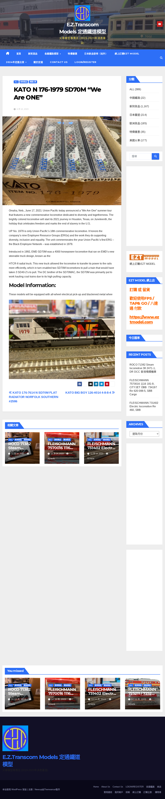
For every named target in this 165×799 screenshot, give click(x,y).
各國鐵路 (150, 787)
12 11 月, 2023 (139, 699)
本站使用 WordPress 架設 (14, 789)
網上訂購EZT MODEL (127, 53)
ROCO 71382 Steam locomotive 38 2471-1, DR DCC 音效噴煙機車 (143, 368)
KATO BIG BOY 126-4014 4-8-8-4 (88, 392)
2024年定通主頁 (15, 62)
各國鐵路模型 (52, 53)
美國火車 (33, 82)
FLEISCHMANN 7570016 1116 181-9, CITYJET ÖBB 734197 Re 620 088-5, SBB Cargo (143, 387)
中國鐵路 (135, 97)
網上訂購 (136, 792)
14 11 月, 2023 (59, 699)
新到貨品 (33, 53)
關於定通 (38, 62)
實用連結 (108, 792)
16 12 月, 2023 (19, 699)
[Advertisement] (142, 493)
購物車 (158, 792)
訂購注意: (147, 792)
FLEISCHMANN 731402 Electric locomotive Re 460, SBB (144, 406)
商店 (159, 787)
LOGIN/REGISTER (85, 62)
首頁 (18, 53)
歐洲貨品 (27, 440)
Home (96, 787)
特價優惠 (72, 53)
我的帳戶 (119, 792)
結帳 (128, 792)
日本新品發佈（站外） (96, 53)
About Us (105, 787)
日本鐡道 (135, 115)
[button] (161, 58)
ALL (16, 82)
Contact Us (59, 62)
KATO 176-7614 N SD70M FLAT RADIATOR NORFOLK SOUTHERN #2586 (33, 397)
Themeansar (50, 789)
